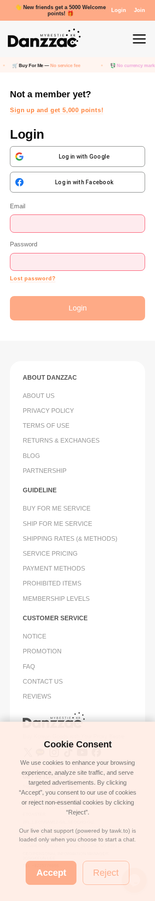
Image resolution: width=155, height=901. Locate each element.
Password (23, 244)
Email (17, 206)
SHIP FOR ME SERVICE (57, 523)
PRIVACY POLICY (48, 410)
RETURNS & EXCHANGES (61, 440)
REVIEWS (37, 696)
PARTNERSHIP (45, 470)
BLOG (31, 455)
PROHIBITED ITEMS (52, 583)
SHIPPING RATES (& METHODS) (70, 538)
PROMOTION (42, 651)
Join (139, 10)
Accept (51, 872)
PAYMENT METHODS (54, 568)
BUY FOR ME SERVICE (57, 508)
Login (118, 10)
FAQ (29, 666)
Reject (106, 872)
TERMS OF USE (46, 425)
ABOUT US (39, 395)
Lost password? (32, 279)
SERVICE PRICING (50, 553)
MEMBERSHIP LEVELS (56, 598)
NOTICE (34, 636)
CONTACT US (43, 681)
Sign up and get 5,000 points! (56, 109)
